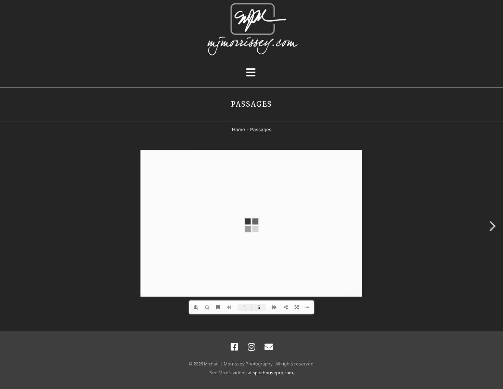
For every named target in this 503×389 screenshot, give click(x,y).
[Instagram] (251, 346)
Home (238, 129)
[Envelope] (268, 346)
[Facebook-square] (234, 346)
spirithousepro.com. (273, 373)
